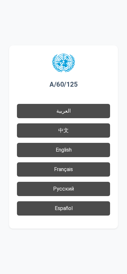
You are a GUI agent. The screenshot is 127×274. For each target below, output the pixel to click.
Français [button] (63, 169)
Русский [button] (63, 189)
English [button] (64, 150)
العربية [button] (63, 111)
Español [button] (64, 208)
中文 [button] (63, 130)
